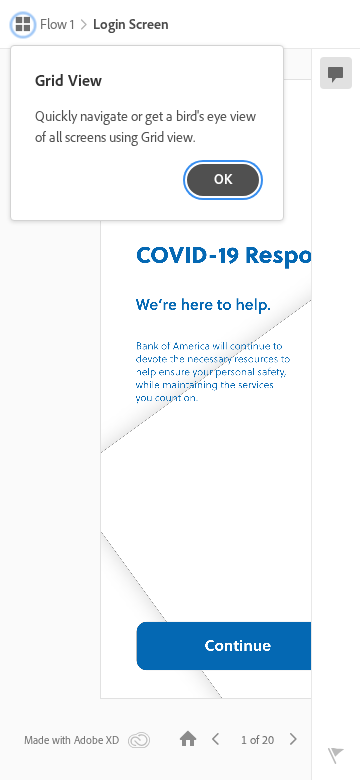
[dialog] (147, 133)
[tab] (336, 73)
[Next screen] (293, 737)
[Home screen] (188, 737)
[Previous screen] (216, 737)
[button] (44, 26)
